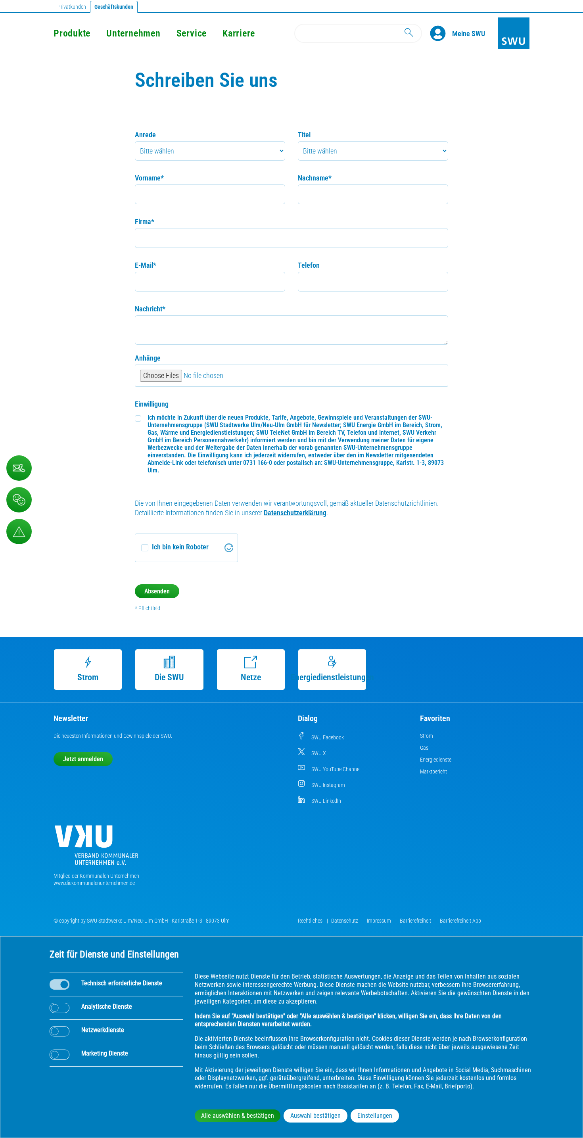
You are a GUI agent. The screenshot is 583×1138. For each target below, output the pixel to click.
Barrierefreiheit (416, 920)
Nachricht (150, 309)
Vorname (149, 178)
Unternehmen (133, 33)
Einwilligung (152, 404)
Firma (144, 221)
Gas (424, 748)
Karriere (238, 33)
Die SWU (169, 677)
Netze (251, 677)
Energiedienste (435, 759)
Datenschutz (345, 920)
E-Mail (145, 265)
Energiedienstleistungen (332, 677)
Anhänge (148, 358)
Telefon (309, 265)
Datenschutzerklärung (295, 513)
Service (191, 33)
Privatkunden (72, 7)
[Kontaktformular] (19, 468)
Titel (304, 134)
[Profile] (441, 33)
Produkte (72, 33)
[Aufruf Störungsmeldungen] (19, 531)
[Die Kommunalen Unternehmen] (96, 848)
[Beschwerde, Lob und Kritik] (19, 499)
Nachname (315, 178)
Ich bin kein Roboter (180, 547)
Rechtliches (311, 920)
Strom (87, 677)
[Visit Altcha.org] (228, 547)
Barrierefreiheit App (460, 920)
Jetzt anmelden (83, 759)
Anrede (145, 134)
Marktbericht (433, 771)
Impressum (379, 920)
